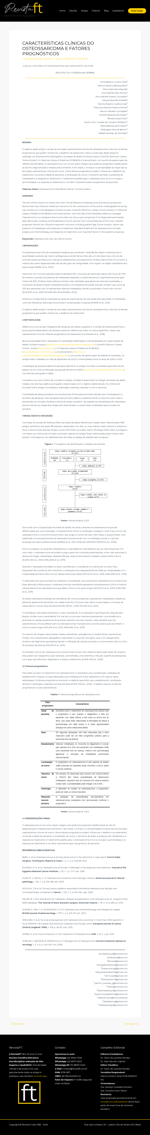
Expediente (118, 11)
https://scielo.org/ (46, 348)
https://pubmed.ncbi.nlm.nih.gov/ (39, 352)
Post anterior (17, 1024)
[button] (137, 10)
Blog (106, 11)
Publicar (96, 11)
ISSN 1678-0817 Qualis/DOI (19, 15)
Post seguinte (133, 1024)
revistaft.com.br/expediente (114, 1102)
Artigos (84, 11)
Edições (73, 11)
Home (62, 11)
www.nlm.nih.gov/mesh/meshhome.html (104, 370)
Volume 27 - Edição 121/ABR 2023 (59, 59)
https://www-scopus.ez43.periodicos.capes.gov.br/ (70, 344)
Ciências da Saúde (33, 59)
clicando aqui (40, 1076)
